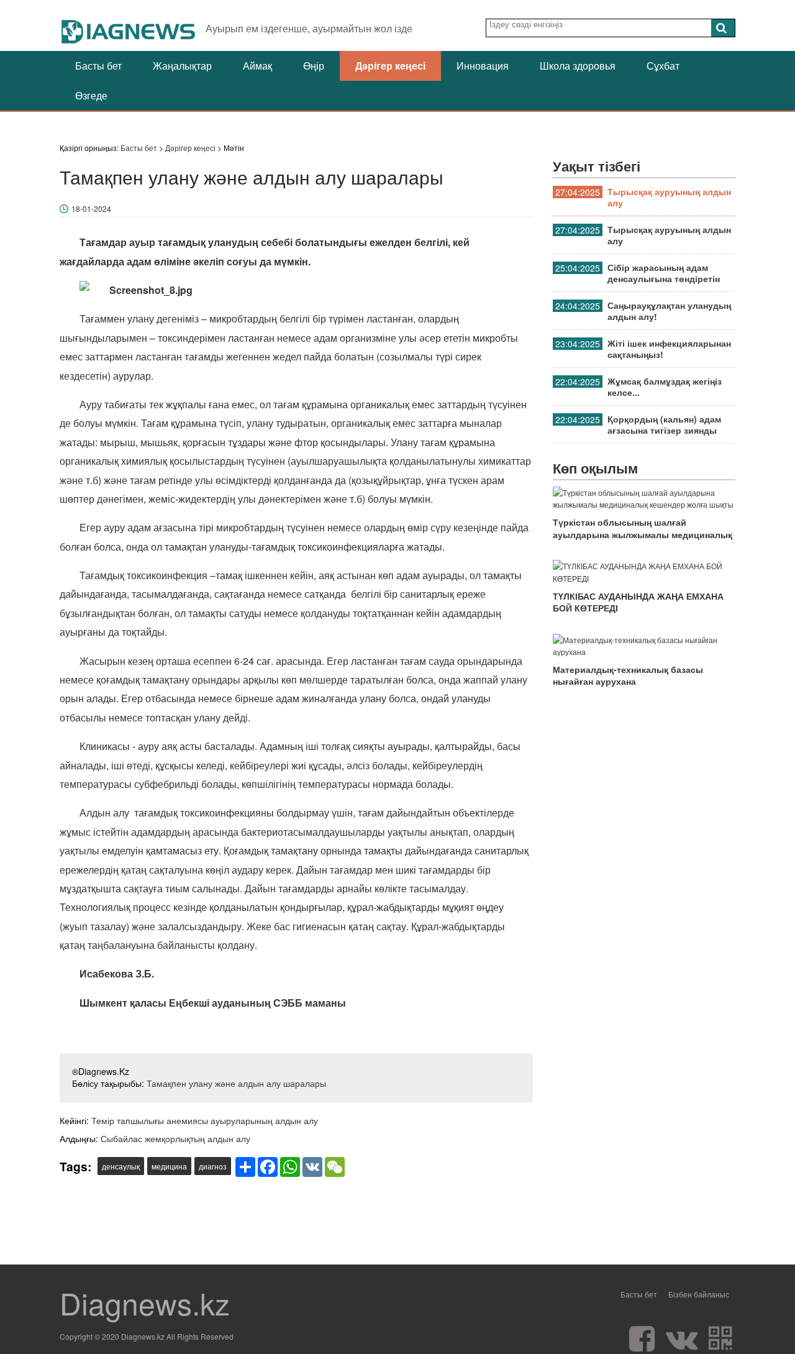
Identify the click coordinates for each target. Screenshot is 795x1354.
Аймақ (257, 65)
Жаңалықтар (182, 65)
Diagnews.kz (145, 1303)
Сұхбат (663, 65)
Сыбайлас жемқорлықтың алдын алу (175, 1138)
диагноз (213, 1166)
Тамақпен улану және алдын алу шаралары (236, 1083)
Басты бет (98, 65)
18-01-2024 (91, 208)
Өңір (313, 65)
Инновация (483, 65)
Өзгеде (91, 95)
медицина (169, 1166)
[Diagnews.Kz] (129, 25)
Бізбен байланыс (698, 1294)
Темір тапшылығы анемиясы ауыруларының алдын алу (204, 1120)
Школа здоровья (578, 65)
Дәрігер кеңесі (390, 65)
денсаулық (121, 1166)
